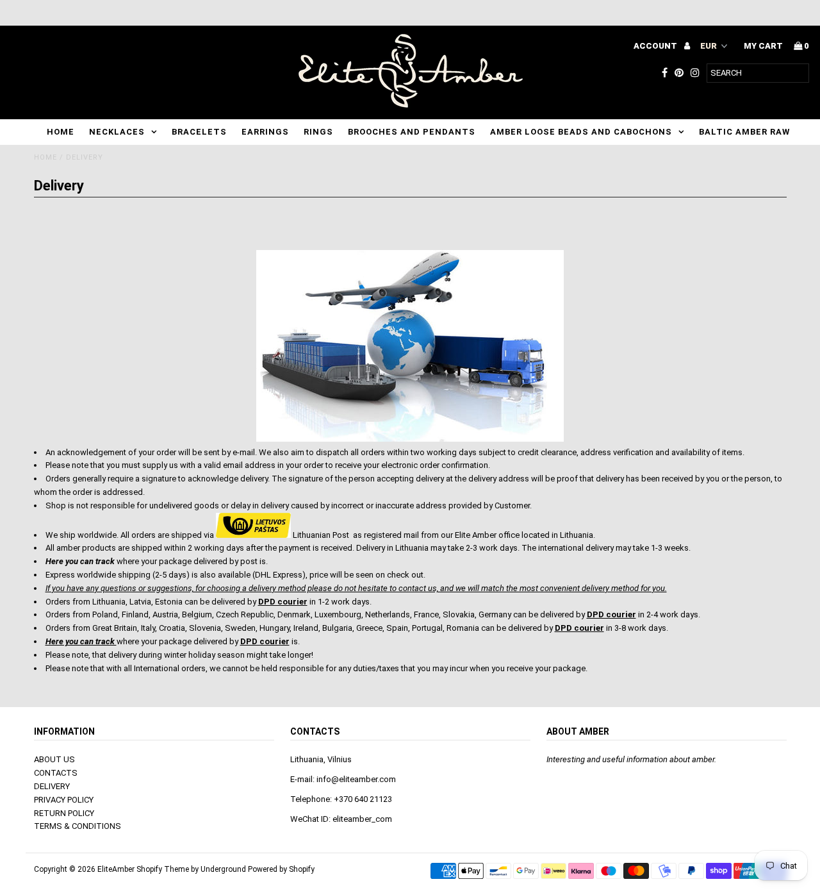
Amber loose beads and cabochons (581, 132)
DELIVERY (52, 786)
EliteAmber (116, 869)
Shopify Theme (162, 869)
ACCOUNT (656, 46)
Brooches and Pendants (411, 132)
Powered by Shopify (281, 869)
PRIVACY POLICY (64, 800)
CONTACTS (56, 773)
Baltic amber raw (744, 132)
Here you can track (81, 641)
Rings (318, 132)
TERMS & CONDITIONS (77, 826)
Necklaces (117, 132)
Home (60, 132)
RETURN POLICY (64, 813)
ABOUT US (54, 759)
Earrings (265, 132)
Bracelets (199, 132)
